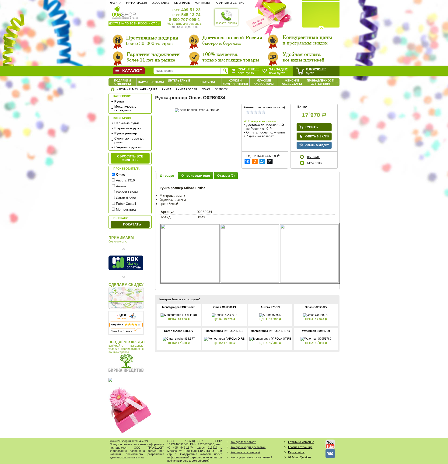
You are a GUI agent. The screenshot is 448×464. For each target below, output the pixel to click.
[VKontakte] (247, 161)
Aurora (121, 186)
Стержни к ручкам (128, 147)
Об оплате (182, 2)
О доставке (160, 2)
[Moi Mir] (262, 161)
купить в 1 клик (317, 136)
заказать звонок (226, 23)
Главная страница (300, 447)
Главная (115, 2)
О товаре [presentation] (167, 176)
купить (311, 127)
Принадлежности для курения (321, 82)
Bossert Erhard (127, 192)
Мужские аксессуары (264, 82)
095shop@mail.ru (299, 457)
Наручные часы (151, 82)
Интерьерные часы (179, 82)
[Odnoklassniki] (255, 161)
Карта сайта (296, 452)
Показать (132, 224)
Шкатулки (207, 82)
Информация (136, 2)
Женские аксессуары (292, 82)
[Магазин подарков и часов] (124, 11)
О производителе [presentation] (195, 176)
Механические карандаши (125, 108)
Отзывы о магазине (301, 442)
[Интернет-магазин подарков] (113, 90)
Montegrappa (126, 209)
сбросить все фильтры (130, 158)
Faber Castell (126, 203)
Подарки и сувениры (122, 82)
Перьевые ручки (126, 123)
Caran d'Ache (126, 198)
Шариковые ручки (127, 128)
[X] (270, 161)
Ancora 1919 (125, 180)
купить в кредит (317, 145)
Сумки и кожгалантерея (235, 82)
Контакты (202, 2)
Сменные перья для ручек (129, 140)
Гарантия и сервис (229, 2)
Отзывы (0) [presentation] (225, 176)
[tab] (167, 175)
